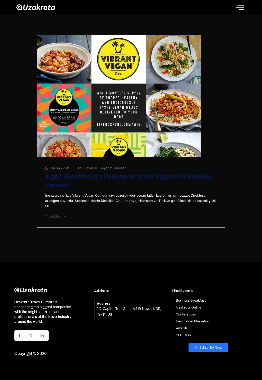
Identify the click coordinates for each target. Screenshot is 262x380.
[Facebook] (20, 335)
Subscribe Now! (210, 347)
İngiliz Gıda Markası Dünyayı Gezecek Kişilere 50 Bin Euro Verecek (128, 181)
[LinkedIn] (42, 335)
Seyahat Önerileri (113, 168)
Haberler (91, 168)
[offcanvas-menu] (240, 7)
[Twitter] (31, 335)
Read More (54, 217)
